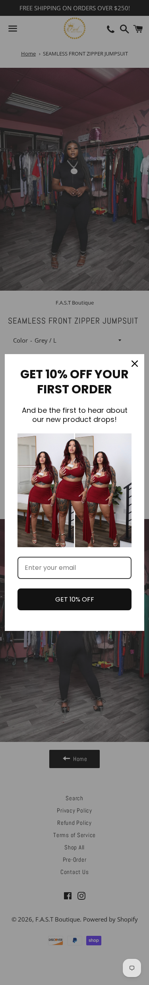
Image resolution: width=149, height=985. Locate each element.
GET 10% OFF (74, 599)
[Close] (134, 363)
